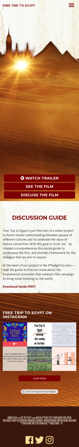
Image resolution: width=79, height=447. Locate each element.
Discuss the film (39, 195)
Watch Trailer (41, 178)
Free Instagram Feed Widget (41, 391)
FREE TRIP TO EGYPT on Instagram (27, 315)
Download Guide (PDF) (19, 286)
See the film (39, 186)
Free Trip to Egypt (19, 5)
